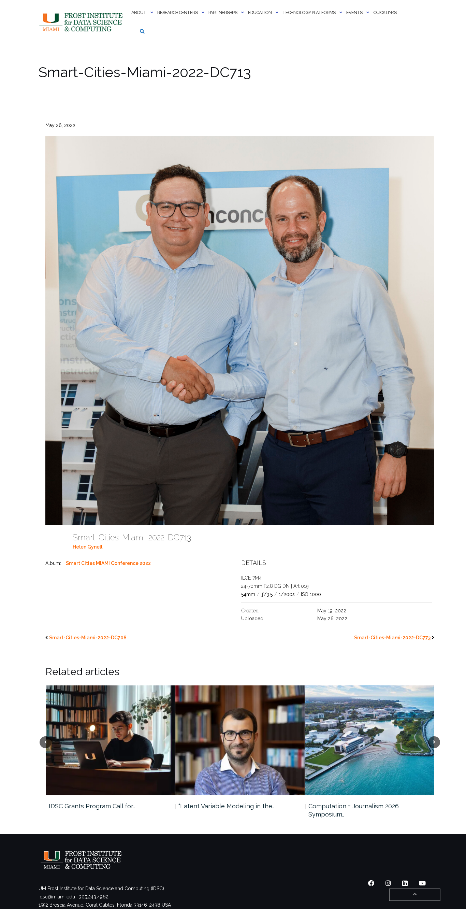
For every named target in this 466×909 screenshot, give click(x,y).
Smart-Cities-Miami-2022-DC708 (88, 637)
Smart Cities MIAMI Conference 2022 (108, 563)
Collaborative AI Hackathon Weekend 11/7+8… (363, 810)
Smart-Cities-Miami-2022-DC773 (392, 637)
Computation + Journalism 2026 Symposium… (223, 810)
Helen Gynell (87, 547)
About (138, 12)
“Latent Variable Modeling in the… (96, 806)
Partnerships (222, 12)
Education (260, 12)
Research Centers (177, 12)
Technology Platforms (308, 12)
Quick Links (384, 12)
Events (354, 12)
